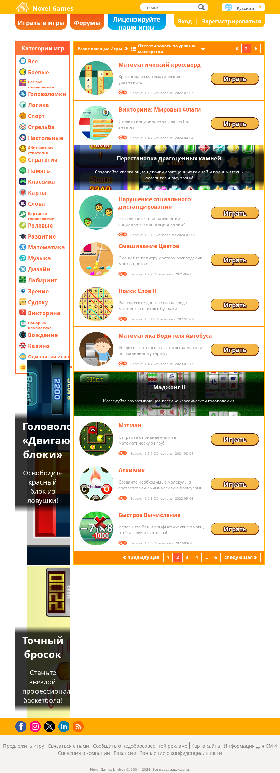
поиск (203, 7)
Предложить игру (23, 746)
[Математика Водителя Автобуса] (96, 349)
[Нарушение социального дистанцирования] (96, 212)
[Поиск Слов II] (96, 304)
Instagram (36, 726)
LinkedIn (65, 727)
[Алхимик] (96, 483)
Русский (245, 8)
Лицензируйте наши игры (136, 22)
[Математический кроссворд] (96, 78)
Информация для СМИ (250, 746)
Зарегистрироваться (231, 21)
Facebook (22, 726)
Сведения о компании (84, 753)
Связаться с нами (68, 746)
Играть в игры (41, 22)
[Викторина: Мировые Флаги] (96, 123)
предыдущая (237, 48)
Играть (235, 79)
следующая (256, 48)
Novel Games (52, 8)
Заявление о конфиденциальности (181, 753)
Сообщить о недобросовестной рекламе (140, 746)
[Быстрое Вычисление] (96, 528)
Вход (185, 21)
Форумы (87, 22)
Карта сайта (205, 746)
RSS (79, 726)
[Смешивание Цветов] (96, 259)
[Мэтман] (96, 439)
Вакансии (125, 753)
